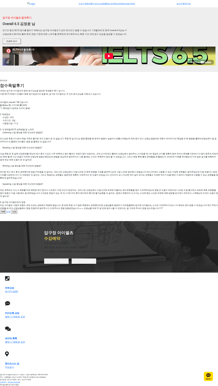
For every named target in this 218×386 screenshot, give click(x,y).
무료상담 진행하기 (84, 261)
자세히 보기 (11, 41)
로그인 (180, 3)
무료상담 (117, 3)
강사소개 (99, 3)
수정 (9, 211)
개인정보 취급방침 (14, 382)
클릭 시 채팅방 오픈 (15, 316)
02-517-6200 (11, 291)
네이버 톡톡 (11, 338)
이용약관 (3, 382)
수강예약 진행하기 (56, 261)
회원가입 (187, 3)
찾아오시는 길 (12, 363)
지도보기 (9, 367)
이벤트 (132, 3)
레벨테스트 (108, 3)
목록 (3, 211)
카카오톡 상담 (12, 312)
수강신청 (83, 3)
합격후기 (91, 3)
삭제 (14, 211)
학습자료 (125, 3)
